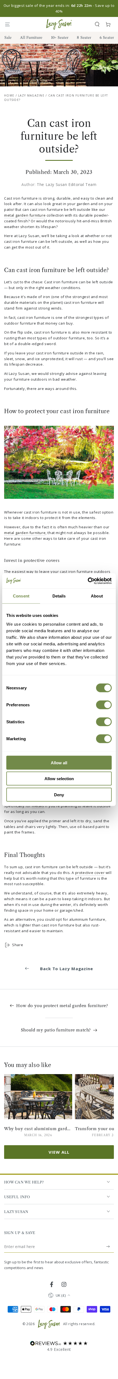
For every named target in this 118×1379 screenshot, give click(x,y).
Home (9, 95)
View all (59, 1152)
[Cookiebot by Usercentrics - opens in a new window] (88, 580)
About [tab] (97, 596)
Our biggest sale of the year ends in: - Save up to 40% (59, 8)
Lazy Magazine (31, 95)
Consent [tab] (21, 596)
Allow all (59, 762)
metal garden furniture (25, 215)
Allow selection (59, 778)
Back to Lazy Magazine (66, 968)
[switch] (104, 704)
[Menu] (9, 24)
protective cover (90, 872)
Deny (59, 794)
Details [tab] (59, 596)
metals (38, 805)
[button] (97, 24)
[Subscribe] (108, 1246)
